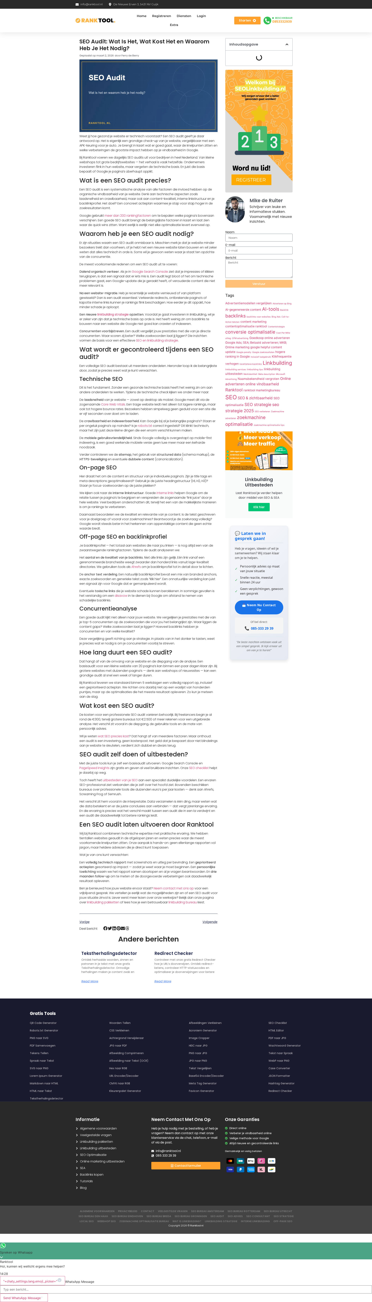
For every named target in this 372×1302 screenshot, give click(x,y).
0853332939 (282, 21)
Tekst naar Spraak (281, 1053)
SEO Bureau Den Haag (93, 1216)
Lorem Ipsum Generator (46, 1076)
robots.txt (145, 425)
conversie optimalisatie (250, 332)
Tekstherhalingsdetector (109, 953)
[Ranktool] (95, 20)
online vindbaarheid (262, 384)
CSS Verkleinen (119, 1030)
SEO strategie (258, 404)
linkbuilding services (235, 369)
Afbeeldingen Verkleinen (205, 1023)
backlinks (235, 316)
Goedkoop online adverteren (269, 338)
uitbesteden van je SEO (120, 780)
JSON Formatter (279, 1076)
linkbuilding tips (255, 369)
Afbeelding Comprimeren (126, 1053)
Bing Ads (276, 317)
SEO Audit (217, 1216)
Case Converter (279, 1068)
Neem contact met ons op (174, 888)
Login (201, 16)
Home (141, 16)
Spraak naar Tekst (42, 1061)
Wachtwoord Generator (285, 1046)
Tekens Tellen (39, 1053)
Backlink (284, 310)
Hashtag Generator (281, 1083)
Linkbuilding (277, 363)
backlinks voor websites (259, 317)
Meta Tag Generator (203, 1083)
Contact (147, 1211)
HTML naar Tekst (41, 1091)
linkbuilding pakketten (103, 902)
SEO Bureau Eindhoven (127, 1216)
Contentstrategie (276, 326)
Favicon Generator (201, 1091)
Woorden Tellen (120, 1023)
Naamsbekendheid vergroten (258, 379)
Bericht (230, 257)
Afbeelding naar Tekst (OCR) (128, 1061)
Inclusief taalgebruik (261, 357)
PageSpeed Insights (94, 768)
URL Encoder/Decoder (124, 1076)
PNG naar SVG (39, 1038)
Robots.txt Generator (44, 1030)
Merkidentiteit (250, 374)
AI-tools (270, 309)
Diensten (184, 16)
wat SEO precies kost (113, 736)
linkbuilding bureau (183, 902)
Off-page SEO (282, 1221)
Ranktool (234, 389)
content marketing (253, 321)
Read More (89, 981)
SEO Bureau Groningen (191, 1216)
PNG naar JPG (198, 1053)
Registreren (161, 16)
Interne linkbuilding (255, 1221)
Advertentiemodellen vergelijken (248, 303)
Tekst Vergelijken (200, 1068)
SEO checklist (199, 768)
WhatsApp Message (79, 1281)
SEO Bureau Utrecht (278, 1211)
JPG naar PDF (118, 1046)
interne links (165, 493)
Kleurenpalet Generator (125, 1091)
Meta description (266, 374)
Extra (174, 25)
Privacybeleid (127, 1211)
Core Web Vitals (113, 404)
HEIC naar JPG (198, 1046)
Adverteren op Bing (282, 303)
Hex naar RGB (118, 1068)
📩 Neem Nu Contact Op (259, 607)
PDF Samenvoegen (42, 1046)
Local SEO (87, 1221)
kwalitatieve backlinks (251, 364)
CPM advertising (240, 338)
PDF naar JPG (277, 1038)
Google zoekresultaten (263, 352)
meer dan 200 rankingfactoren (128, 215)
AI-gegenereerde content (243, 309)
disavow (121, 595)
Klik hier (259, 507)
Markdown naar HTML (44, 1083)
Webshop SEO (106, 1221)
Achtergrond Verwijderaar (126, 1038)
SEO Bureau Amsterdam (207, 1211)
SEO (231, 397)
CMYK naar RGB (119, 1083)
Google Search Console (150, 271)
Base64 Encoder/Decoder (206, 1076)
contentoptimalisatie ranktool (246, 326)
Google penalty (243, 352)
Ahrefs (136, 567)
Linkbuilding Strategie (221, 1221)
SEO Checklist (278, 1023)
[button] (105, 928)
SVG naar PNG (39, 1068)
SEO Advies (235, 1216)
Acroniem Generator (203, 1030)
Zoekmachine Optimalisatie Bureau (144, 1221)
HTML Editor (276, 1030)
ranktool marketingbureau (262, 390)
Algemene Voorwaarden (97, 1211)
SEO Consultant (258, 1216)
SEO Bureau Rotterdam (243, 1211)
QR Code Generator (43, 1023)
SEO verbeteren (262, 411)
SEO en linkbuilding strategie (157, 340)
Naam (229, 232)
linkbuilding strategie (113, 314)
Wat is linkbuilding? (186, 1221)
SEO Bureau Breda (158, 1216)
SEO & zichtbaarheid (255, 398)
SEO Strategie (284, 1216)
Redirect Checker (173, 953)
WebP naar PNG (279, 1061)
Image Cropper (199, 1038)
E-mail (230, 245)
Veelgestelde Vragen (173, 1211)
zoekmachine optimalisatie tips (269, 425)
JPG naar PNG (198, 1061)
